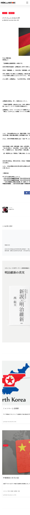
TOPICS (5, 13)
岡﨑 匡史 (11, 13)
